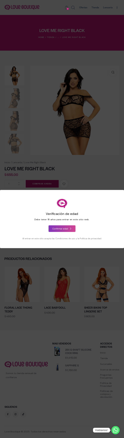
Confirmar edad (60, 228)
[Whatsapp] (115, 430)
